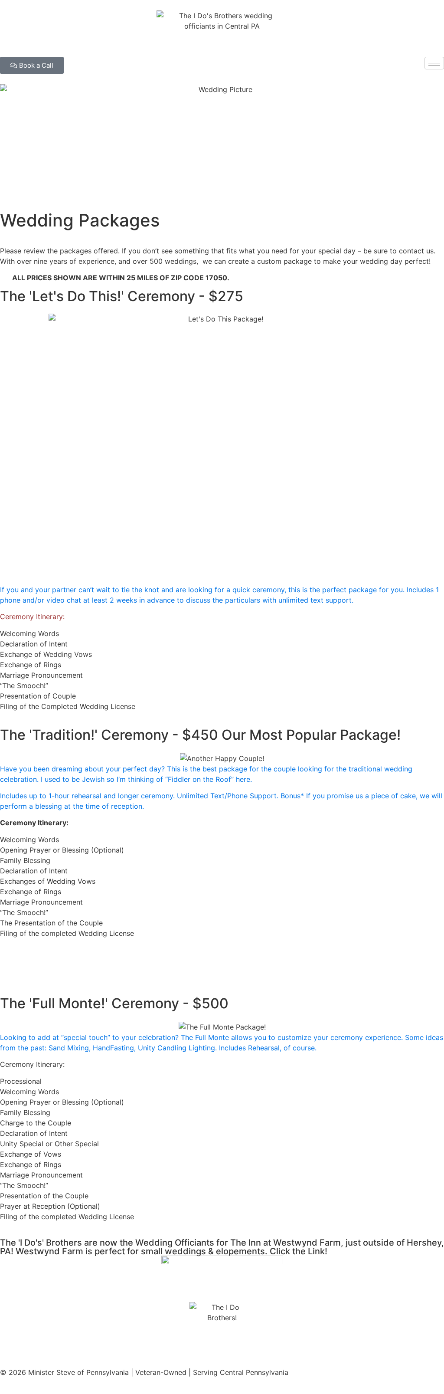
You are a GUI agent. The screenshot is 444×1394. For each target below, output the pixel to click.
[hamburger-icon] (434, 63)
